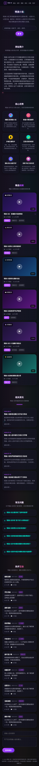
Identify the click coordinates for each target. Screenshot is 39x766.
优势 (18, 3)
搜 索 (19, 34)
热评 (33, 3)
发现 (14, 3)
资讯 (26, 3)
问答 (30, 3)
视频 (22, 3)
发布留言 (8, 750)
